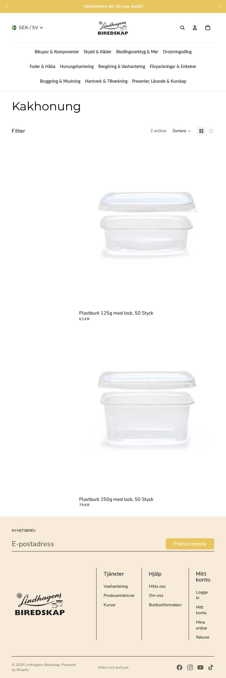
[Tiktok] (210, 667)
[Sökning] (182, 27)
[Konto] (194, 27)
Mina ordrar (201, 625)
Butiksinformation (165, 605)
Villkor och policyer (113, 667)
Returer (203, 637)
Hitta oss (157, 586)
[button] (181, 130)
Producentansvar (119, 595)
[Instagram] (190, 667)
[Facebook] (179, 667)
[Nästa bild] (219, 6)
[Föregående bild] (6, 6)
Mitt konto (201, 610)
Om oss (156, 595)
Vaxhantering (116, 586)
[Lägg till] (205, 299)
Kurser (110, 605)
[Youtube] (200, 667)
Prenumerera (190, 543)
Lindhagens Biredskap (42, 664)
